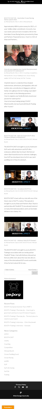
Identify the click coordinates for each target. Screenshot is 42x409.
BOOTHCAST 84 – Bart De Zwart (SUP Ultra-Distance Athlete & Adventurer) (19, 136)
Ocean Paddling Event (19, 75)
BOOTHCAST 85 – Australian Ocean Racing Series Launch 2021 (19, 18)
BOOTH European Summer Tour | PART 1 (18, 307)
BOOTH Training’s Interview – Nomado (17, 325)
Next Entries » (33, 270)
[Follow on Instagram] (26, 387)
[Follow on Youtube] (23, 387)
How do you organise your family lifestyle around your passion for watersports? (20, 70)
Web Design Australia (21, 396)
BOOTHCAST (28, 139)
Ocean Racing (31, 75)
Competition (33, 73)
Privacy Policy (21, 384)
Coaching (26, 73)
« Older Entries (9, 270)
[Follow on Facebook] (15, 387)
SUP (9, 78)
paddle (6, 78)
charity (6, 341)
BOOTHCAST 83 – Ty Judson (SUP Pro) (17, 189)
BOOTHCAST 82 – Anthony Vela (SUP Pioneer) (20, 240)
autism (6, 334)
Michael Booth (10, 21)
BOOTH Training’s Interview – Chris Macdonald (20, 322)
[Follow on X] (19, 387)
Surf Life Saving (15, 78)
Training (28, 78)
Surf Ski (23, 78)
